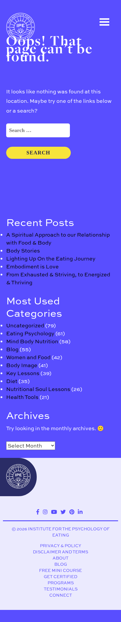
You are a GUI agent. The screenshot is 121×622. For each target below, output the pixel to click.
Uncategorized (25, 325)
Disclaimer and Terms (60, 552)
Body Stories (23, 250)
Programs (61, 582)
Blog (12, 349)
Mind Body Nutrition (32, 341)
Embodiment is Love (32, 266)
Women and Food (28, 357)
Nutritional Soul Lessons (38, 389)
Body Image (21, 365)
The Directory (31, 58)
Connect (60, 595)
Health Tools (22, 397)
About (60, 558)
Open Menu (105, 22)
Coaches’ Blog (32, 84)
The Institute (30, 111)
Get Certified (60, 576)
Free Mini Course (60, 570)
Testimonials (61, 589)
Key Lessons (22, 373)
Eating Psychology (30, 333)
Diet (11, 381)
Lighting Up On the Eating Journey (50, 258)
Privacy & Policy (60, 545)
